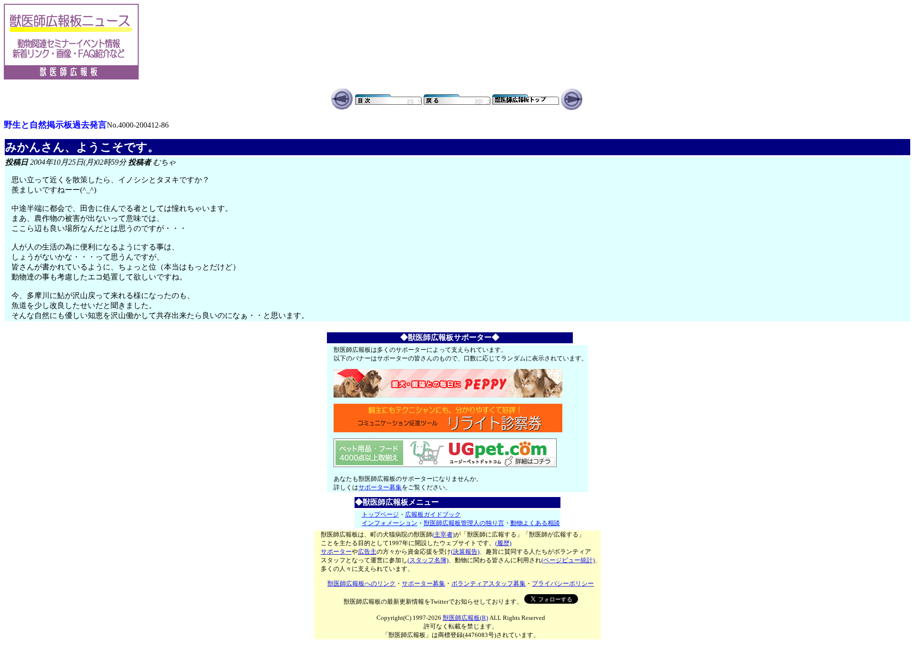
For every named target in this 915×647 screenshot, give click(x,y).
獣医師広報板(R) (465, 617)
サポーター (336, 551)
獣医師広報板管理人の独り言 (464, 523)
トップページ (380, 514)
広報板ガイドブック (433, 514)
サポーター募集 (380, 487)
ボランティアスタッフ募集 (488, 583)
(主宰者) (443, 534)
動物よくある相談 (535, 523)
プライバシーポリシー (563, 583)
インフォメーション (389, 523)
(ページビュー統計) (568, 560)
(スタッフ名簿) (427, 560)
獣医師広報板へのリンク (361, 583)
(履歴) (503, 543)
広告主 (367, 551)
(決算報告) (465, 551)
